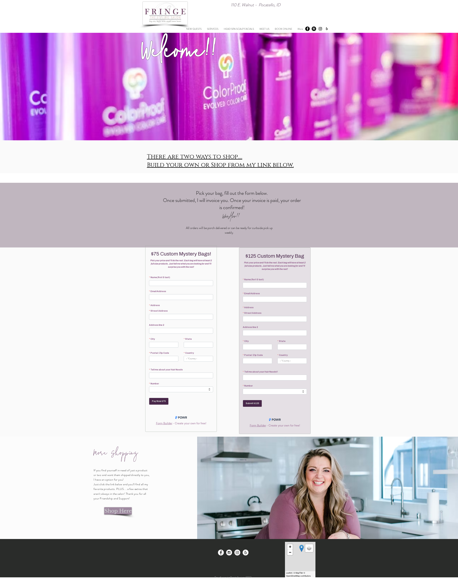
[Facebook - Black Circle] (307, 29)
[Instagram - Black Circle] (314, 29)
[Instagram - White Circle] (229, 552)
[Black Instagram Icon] (320, 29)
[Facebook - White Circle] (221, 552)
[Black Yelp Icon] (327, 29)
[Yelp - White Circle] (246, 552)
